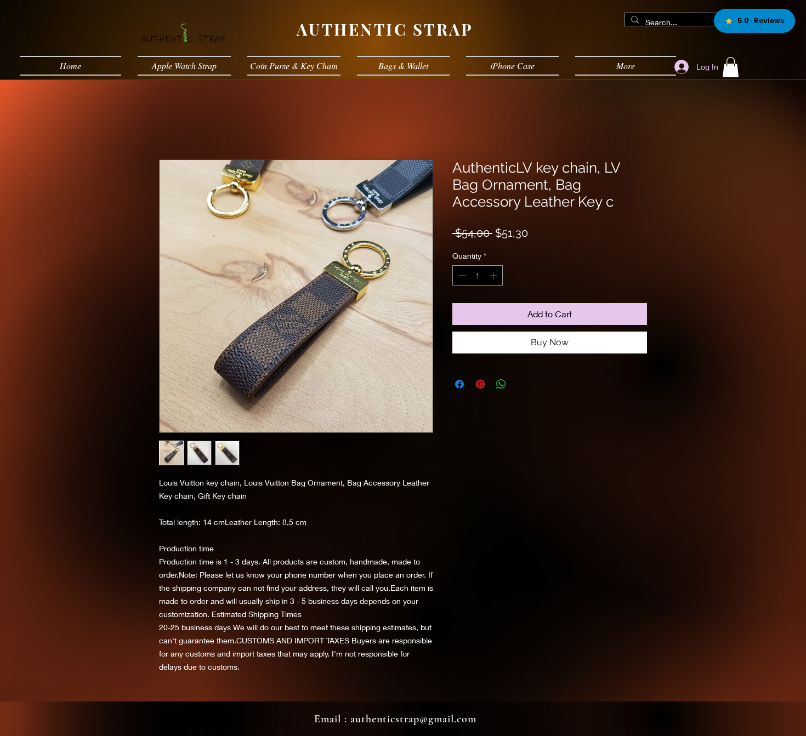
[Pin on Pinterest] (480, 384)
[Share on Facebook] (459, 384)
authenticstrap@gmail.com (413, 719)
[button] (730, 67)
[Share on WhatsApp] (501, 384)
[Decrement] (461, 275)
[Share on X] (522, 384)
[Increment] (494, 275)
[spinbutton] (477, 275)
